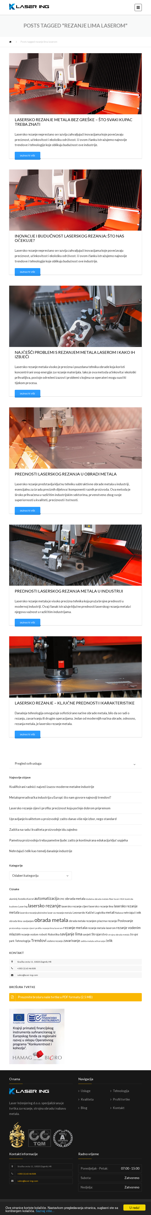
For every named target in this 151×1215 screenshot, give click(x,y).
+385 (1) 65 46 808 (26, 968)
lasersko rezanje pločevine (33, 912)
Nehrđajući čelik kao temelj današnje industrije (40, 851)
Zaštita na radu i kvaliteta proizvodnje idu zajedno (43, 829)
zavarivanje (71, 941)
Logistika (100, 912)
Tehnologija (22, 940)
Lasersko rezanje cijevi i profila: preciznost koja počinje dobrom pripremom (59, 808)
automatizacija (46, 898)
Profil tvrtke (121, 1099)
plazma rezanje (107, 921)
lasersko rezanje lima (101, 906)
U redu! (134, 1207)
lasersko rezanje (44, 905)
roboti (43, 934)
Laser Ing (22, 906)
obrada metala (51, 920)
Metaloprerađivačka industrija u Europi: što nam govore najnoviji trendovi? (60, 797)
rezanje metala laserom (101, 928)
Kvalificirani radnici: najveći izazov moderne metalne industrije (51, 787)
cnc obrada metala (72, 899)
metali (110, 912)
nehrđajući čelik (132, 912)
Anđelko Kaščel (26, 898)
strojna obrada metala (118, 934)
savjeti (87, 934)
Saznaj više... (45, 1210)
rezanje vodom (29, 934)
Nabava (119, 912)
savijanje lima (71, 934)
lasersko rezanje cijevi (75, 906)
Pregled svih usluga (28, 763)
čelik (109, 941)
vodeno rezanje (55, 941)
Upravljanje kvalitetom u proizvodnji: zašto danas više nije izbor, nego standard (63, 819)
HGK (122, 899)
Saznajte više (27, 155)
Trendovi (38, 940)
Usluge (85, 1091)
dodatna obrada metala (97, 899)
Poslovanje (125, 921)
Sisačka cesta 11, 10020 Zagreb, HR (34, 961)
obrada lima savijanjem (21, 921)
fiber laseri (114, 899)
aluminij (13, 898)
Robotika (53, 934)
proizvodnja (15, 928)
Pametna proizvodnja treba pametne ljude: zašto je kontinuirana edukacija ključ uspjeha (68, 840)
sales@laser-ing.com (27, 975)
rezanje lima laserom (52, 928)
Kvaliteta (87, 1099)
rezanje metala (75, 927)
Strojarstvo (100, 934)
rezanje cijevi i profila (31, 928)
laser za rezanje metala (60, 912)
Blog (84, 1108)
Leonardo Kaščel (83, 912)
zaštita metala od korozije (93, 941)
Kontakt (118, 1108)
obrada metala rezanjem (82, 921)
